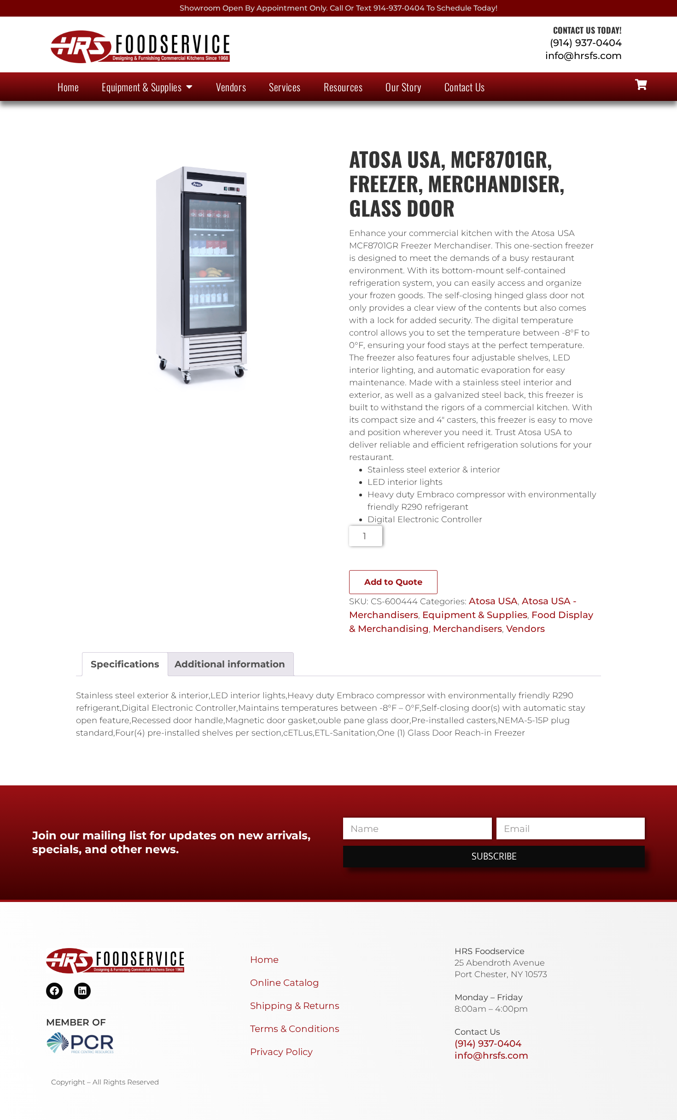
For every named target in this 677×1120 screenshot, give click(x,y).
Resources (343, 86)
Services (285, 86)
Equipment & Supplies (141, 86)
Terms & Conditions (294, 1028)
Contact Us (464, 86)
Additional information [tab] (230, 664)
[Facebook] (54, 991)
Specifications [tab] (125, 664)
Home (68, 86)
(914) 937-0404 (586, 42)
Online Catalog (284, 982)
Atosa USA (493, 601)
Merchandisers (467, 628)
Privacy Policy (281, 1051)
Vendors (231, 86)
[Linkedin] (82, 991)
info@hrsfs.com (583, 55)
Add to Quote (393, 582)
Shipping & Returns (294, 1005)
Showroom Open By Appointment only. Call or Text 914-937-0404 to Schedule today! (338, 8)
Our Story (403, 86)
